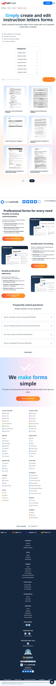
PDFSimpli (3, 8)
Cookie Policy (17, 679)
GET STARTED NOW (28, 398)
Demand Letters (22, 62)
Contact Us (28, 571)
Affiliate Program (27, 547)
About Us (28, 545)
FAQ (28, 566)
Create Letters (39, 265)
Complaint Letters (22, 59)
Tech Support (28, 573)
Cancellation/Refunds (28, 575)
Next (32, 180)
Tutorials (28, 557)
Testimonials (27, 587)
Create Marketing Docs (13, 238)
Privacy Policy (7, 679)
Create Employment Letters (13, 295)
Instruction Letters (22, 69)
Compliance (42, 679)
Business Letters (22, 56)
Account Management (28, 577)
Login (48, 3)
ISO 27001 (28, 601)
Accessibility (27, 589)
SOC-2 (28, 596)
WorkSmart (28, 559)
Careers (28, 543)
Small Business (28, 615)
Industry (28, 611)
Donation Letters (22, 65)
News (28, 555)
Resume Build (28, 617)
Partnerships (27, 585)
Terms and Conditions (30, 679)
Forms (9, 8)
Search (49, 79)
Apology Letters (22, 52)
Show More (28, 352)
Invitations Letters (22, 72)
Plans (28, 608)
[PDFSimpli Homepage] (8, 3)
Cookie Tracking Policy (18, 683)
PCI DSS (28, 599)
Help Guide (28, 569)
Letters (14, 8)
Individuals (28, 613)
